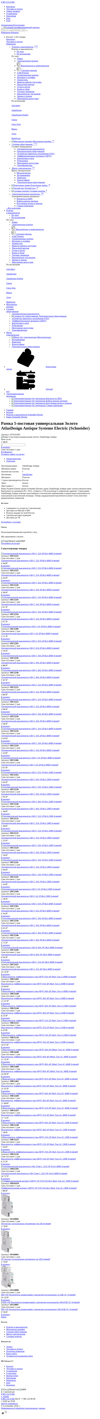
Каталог (9, 1366)
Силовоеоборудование (12, 310)
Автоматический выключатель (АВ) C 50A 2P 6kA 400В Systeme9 (30, 663)
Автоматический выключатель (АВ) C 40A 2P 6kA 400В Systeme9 (30, 677)
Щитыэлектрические (12, 333)
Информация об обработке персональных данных (23, 1408)
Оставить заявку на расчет (12, 454)
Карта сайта (11, 1354)
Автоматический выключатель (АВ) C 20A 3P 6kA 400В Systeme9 (30, 590)
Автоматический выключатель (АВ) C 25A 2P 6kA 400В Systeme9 (30, 706)
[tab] (52, 459)
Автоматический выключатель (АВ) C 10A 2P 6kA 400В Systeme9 (30, 750)
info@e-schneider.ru (9, 1403)
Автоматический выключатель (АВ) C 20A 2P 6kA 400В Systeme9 (30, 721)
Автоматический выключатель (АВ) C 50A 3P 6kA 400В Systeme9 (30, 925)
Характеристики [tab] (13, 459)
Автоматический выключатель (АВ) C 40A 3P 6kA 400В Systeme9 (30, 940)
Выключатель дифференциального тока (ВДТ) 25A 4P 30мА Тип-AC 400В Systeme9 (38, 1115)
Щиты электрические (15, 1334)
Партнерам (11, 16)
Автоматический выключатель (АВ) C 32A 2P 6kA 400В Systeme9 (30, 692)
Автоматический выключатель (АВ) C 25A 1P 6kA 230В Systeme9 (30, 838)
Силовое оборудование (16, 1332)
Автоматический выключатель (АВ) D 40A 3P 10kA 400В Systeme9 (31, 954)
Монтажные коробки (15, 1329)
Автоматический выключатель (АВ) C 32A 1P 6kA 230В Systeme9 (30, 823)
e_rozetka (5, 1396)
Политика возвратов (15, 1351)
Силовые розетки (14, 1336)
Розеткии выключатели (13, 211)
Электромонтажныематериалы (15, 395)
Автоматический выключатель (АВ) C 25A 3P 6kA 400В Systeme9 (30, 575)
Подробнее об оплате (10, 543)
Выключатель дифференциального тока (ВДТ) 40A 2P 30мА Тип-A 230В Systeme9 (37, 1013)
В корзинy (5, 447)
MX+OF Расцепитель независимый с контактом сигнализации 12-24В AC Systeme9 (38, 1295)
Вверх (4, 1317)
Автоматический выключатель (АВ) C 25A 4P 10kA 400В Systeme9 (30, 969)
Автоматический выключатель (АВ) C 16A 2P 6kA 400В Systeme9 (30, 736)
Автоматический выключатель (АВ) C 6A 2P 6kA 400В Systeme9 (29, 765)
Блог (8, 18)
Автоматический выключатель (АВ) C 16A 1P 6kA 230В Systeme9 (30, 867)
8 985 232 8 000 (8, 2)
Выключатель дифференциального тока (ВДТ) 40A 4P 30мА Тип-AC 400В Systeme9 (38, 1100)
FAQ (8, 21)
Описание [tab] (10, 461)
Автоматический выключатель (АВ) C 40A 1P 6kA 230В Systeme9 (30, 809)
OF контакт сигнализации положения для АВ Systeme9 (25, 1259)
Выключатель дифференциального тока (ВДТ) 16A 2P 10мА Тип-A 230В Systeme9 (37, 1042)
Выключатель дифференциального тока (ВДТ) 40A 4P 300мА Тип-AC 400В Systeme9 (39, 1057)
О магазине (11, 1373)
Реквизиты (11, 1380)
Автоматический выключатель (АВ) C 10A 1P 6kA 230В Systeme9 (30, 882)
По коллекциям (23, 54)
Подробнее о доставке (11, 522)
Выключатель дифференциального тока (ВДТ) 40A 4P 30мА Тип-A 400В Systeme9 (37, 998)
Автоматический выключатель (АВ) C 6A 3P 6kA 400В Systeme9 (29, 633)
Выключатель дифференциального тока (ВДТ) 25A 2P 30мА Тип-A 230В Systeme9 (37, 1027)
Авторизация (7, 25)
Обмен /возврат (13, 11)
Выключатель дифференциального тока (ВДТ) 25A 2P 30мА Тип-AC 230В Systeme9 (38, 1144)
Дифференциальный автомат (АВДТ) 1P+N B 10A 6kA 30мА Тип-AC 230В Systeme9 (39, 1188)
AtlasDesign (27, 474)
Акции (9, 1347)
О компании (11, 14)
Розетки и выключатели (16, 1327)
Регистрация (18, 25)
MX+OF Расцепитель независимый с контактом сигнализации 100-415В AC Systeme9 (39, 1309)
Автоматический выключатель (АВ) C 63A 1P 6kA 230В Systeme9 (30, 779)
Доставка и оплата (14, 9)
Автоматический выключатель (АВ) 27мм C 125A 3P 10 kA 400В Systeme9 (34, 1173)
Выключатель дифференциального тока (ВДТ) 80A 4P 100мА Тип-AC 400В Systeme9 (39, 1071)
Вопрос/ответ (12, 1376)
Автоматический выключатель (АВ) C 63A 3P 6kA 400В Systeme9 (30, 911)
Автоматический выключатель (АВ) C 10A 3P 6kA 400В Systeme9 (30, 619)
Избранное (11, 44)
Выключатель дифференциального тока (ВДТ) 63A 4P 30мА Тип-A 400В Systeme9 (37, 984)
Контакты (10, 6)
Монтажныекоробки (11, 305)
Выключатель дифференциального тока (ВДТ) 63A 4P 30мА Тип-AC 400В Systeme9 (38, 1086)
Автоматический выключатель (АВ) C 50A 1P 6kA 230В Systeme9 (30, 794)
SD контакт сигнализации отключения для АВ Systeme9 (26, 1224)
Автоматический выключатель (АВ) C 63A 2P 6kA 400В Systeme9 (30, 648)
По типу (20, 51)
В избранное (6, 452)
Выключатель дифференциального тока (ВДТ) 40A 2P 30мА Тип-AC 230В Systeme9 (38, 1130)
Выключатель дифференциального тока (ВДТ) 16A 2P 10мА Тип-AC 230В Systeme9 (38, 1159)
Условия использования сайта (19, 1356)
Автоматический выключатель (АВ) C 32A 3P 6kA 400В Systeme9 (30, 560)
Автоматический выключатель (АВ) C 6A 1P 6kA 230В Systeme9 (29, 896)
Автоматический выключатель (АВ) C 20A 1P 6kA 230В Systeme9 (30, 852)
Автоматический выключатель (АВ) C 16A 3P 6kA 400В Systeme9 (30, 604)
